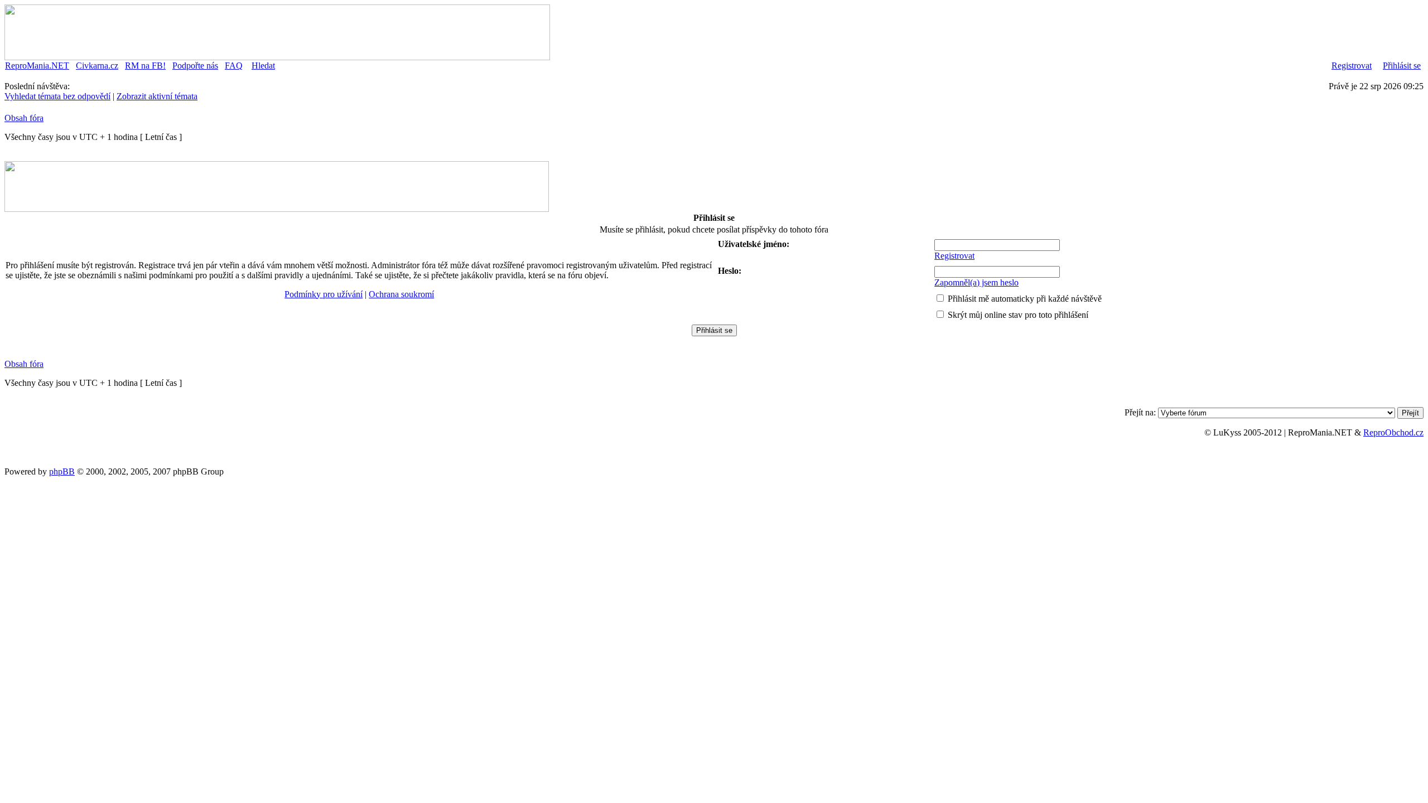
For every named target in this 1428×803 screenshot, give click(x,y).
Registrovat (1351, 65)
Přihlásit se (1402, 65)
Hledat (263, 65)
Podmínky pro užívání (323, 294)
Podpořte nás (195, 65)
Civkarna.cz (97, 65)
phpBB (62, 471)
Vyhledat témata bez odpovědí (57, 96)
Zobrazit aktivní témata (157, 96)
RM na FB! (145, 65)
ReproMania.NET (37, 65)
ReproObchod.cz (1393, 432)
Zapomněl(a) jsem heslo (976, 282)
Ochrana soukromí (401, 294)
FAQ (234, 65)
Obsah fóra (24, 118)
